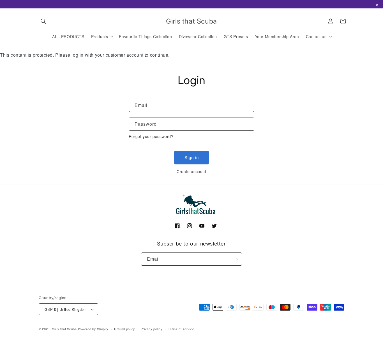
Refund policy (124, 329)
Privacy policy (152, 329)
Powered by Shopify (93, 329)
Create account (191, 171)
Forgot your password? (151, 136)
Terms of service (181, 329)
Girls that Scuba (64, 329)
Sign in (191, 157)
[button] (43, 21)
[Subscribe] (235, 259)
